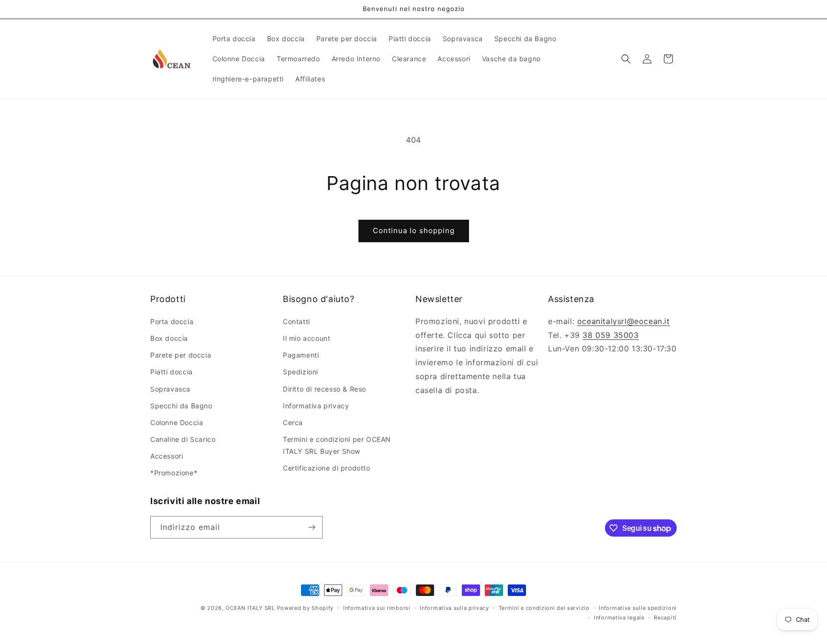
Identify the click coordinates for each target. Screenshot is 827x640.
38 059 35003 (610, 334)
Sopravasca (170, 388)
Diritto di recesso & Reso (324, 388)
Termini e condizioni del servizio (544, 608)
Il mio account (306, 338)
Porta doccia (171, 321)
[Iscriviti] (311, 527)
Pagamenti (301, 354)
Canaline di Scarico (182, 439)
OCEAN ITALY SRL (250, 608)
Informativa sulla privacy (454, 608)
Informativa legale (619, 617)
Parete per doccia (180, 354)
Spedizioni (300, 372)
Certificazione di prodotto (326, 468)
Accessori (166, 455)
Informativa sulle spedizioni (638, 608)
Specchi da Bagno (181, 405)
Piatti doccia (171, 372)
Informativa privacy (316, 405)
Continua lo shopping (414, 230)
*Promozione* (173, 473)
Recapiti (665, 617)
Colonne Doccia (176, 422)
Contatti (296, 321)
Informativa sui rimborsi (377, 608)
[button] (626, 58)
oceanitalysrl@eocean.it (623, 321)
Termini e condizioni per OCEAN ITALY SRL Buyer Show (337, 445)
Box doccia (169, 338)
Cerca (293, 422)
